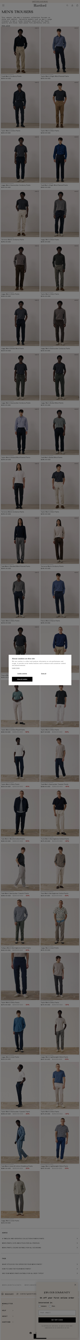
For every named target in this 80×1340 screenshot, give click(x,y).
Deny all (43, 673)
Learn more (16, 668)
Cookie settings (22, 673)
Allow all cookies (22, 679)
